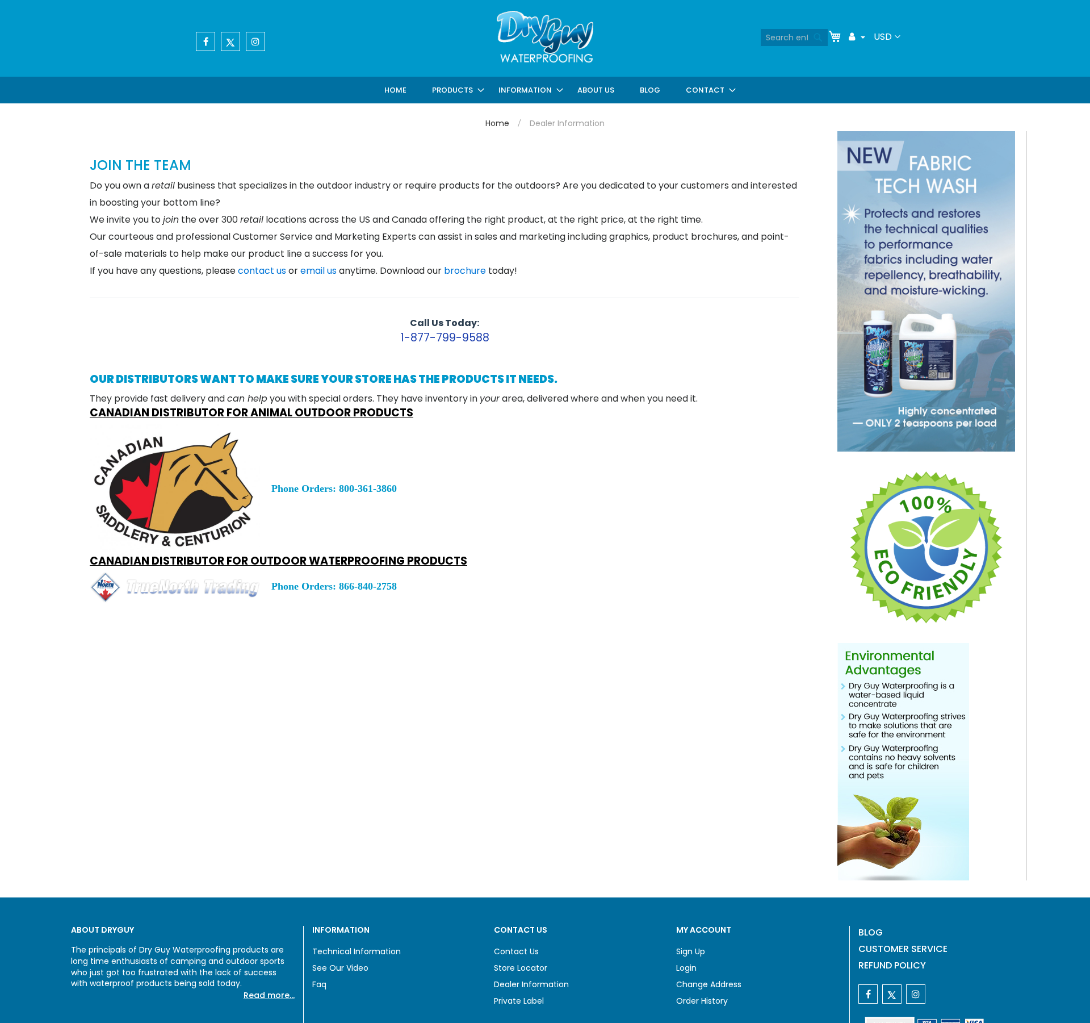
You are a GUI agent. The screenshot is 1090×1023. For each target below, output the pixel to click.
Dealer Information (531, 984)
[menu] (556, 90)
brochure (465, 270)
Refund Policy (892, 965)
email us (318, 270)
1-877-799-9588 (444, 337)
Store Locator (520, 968)
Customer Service (903, 948)
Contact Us (516, 951)
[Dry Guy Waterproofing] (545, 38)
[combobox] (794, 37)
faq (319, 984)
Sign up (690, 951)
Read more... (269, 995)
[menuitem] (398, 90)
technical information (356, 951)
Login (686, 968)
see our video (340, 968)
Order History (702, 1001)
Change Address (708, 984)
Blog (870, 932)
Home (497, 123)
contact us (262, 270)
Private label (519, 1001)
